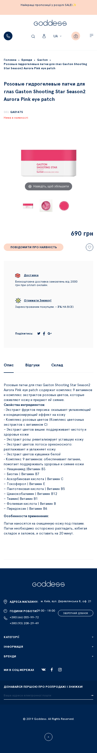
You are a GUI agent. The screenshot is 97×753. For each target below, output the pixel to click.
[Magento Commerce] (50, 23)
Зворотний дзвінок (75, 613)
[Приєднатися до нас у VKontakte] (43, 669)
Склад (57, 365)
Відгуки (32, 365)
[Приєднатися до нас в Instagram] (60, 669)
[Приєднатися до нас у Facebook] (51, 669)
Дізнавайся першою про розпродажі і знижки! (43, 686)
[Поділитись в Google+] (50, 333)
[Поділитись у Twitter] (38, 333)
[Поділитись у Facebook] (44, 333)
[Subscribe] (92, 695)
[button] (58, 36)
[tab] (9, 365)
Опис (9, 365)
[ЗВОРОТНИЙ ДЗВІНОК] (8, 36)
